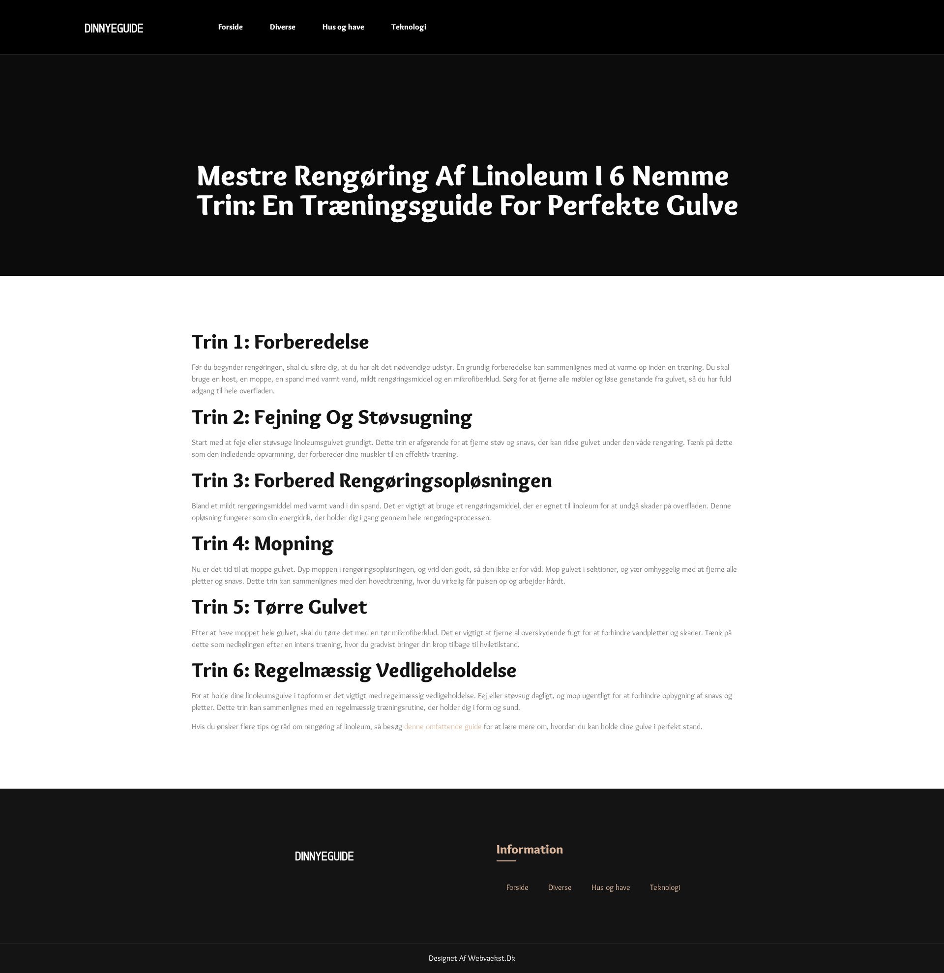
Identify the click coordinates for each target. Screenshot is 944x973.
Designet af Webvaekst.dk (472, 958)
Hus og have (343, 26)
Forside (230, 26)
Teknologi (408, 26)
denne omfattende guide (443, 726)
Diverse (282, 26)
